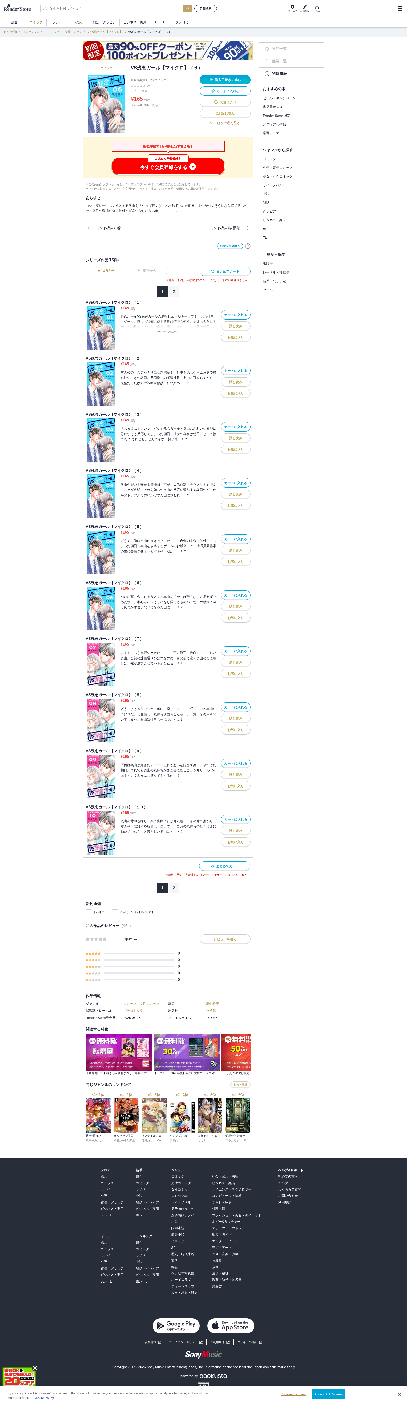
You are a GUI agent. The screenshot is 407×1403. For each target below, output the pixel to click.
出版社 (268, 264)
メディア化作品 (274, 124)
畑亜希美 (99, 912)
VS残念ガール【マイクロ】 (105, 31)
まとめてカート (228, 271)
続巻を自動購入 (230, 246)
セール (268, 290)
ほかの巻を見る (228, 123)
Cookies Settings (293, 1394)
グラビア (269, 211)
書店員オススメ (274, 107)
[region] (203, 1394)
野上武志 (135, 1140)
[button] (250, 1342)
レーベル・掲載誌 (276, 272)
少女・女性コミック (278, 176)
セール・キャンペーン (279, 98)
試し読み (228, 114)
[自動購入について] (248, 246)
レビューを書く (141, 91)
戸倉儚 (248, 1140)
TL (265, 237)
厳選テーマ (271, 133)
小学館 (211, 1011)
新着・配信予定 (274, 281)
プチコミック (157, 80)
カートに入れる (228, 91)
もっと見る (240, 1084)
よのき (202, 1140)
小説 (266, 194)
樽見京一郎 (121, 1140)
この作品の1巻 (108, 228)
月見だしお (149, 1140)
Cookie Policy (44, 1398)
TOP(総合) (10, 31)
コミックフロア (32, 31)
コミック (53, 31)
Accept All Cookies (328, 1394)
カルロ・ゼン (106, 1140)
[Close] (399, 1394)
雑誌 (266, 202)
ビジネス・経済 (274, 220)
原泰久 (174, 1140)
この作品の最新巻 (225, 228)
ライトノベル (273, 185)
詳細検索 (205, 8)
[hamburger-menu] (399, 8)
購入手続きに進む (228, 80)
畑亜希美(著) (139, 80)
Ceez (160, 1140)
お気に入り (228, 102)
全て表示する (171, 332)
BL (265, 229)
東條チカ (91, 1140)
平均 (128, 940)
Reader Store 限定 (276, 115)
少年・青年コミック (278, 168)
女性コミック (73, 31)
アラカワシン (233, 1140)
